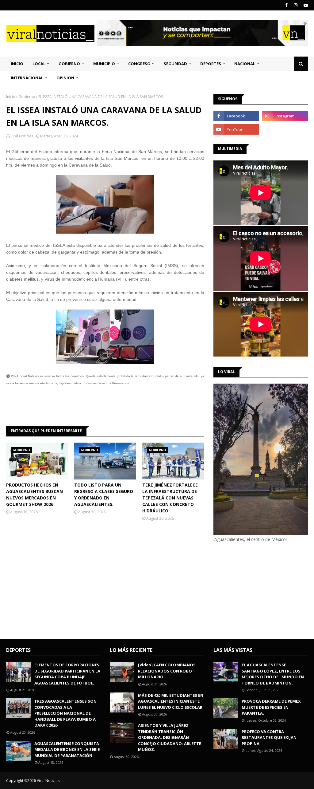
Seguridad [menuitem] (175, 63)
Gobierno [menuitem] (69, 63)
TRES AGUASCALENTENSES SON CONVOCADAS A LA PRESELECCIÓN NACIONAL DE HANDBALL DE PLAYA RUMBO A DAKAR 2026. (65, 713)
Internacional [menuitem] (27, 78)
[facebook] (286, 5)
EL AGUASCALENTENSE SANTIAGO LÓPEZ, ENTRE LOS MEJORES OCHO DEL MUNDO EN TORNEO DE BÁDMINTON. (273, 674)
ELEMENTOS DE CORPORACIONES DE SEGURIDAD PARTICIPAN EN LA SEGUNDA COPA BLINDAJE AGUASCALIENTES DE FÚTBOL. (67, 674)
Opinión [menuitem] (65, 78)
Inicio (10, 96)
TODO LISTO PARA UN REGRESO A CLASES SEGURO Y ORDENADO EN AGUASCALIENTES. (103, 494)
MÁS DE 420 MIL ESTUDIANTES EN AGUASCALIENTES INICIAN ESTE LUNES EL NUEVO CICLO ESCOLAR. (171, 701)
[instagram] (295, 5)
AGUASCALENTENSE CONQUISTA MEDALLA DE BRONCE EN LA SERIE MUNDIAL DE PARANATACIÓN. (67, 749)
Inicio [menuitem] (17, 63)
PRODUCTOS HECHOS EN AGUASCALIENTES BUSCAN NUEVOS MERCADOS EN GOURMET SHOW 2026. (34, 494)
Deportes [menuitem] (210, 63)
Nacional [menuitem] (244, 63)
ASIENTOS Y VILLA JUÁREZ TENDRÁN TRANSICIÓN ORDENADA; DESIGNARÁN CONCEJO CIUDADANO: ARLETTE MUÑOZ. (169, 737)
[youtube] (305, 5)
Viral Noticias (21, 136)
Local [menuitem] (39, 63)
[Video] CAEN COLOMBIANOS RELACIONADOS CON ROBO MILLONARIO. (167, 671)
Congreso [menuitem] (139, 63)
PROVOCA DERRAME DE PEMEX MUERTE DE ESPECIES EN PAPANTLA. (271, 707)
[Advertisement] (263, 589)
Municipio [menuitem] (104, 63)
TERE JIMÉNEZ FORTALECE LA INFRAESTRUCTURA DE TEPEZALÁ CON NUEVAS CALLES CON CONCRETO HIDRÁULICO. (170, 498)
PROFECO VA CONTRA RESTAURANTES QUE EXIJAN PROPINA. (269, 737)
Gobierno (26, 96)
